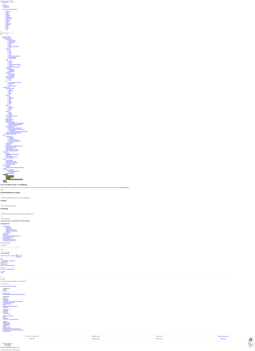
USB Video (10, 142)
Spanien (7, 13)
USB (7, 59)
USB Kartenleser (9, 148)
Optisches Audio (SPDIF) (13, 46)
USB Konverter (9, 136)
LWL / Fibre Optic (12, 58)
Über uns (5, 297)
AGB (4, 316)
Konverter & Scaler (10, 88)
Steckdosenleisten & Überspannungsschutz (15, 167)
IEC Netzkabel (11, 75)
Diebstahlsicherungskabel (13, 171)
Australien (8, 21)
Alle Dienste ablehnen (16, 220)
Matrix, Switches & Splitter (11, 115)
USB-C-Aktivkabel (10, 175)
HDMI (9, 45)
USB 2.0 (10, 60)
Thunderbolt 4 (11, 70)
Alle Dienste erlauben (25, 220)
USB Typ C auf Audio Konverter (8, 265)
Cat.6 (9, 51)
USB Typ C (11, 65)
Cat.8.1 (10, 54)
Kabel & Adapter (6, 38)
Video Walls (8, 118)
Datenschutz (5, 318)
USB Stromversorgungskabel (14, 64)
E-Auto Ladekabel (10, 76)
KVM (4, 159)
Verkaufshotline (6, 323)
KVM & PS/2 (11, 83)
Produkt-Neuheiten (7, 36)
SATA (9, 84)
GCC (7, 28)
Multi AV (10, 114)
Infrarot (10, 102)
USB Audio (10, 137)
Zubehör (5, 168)
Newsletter (5, 312)
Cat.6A (10, 52)
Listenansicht (12, 260)
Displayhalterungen (10, 126)
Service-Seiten (6, 7)
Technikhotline (6, 325)
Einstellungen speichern (5, 220)
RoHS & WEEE (6, 327)
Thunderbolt (8, 68)
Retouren (5, 290)
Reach (4, 326)
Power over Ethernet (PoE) (11, 156)
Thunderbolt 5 (11, 71)
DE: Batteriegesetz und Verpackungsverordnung (13, 329)
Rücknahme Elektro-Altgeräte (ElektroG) (12, 328)
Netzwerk (8, 48)
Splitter (7, 105)
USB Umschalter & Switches (12, 150)
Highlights (5, 174)
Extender (8, 95)
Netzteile (8, 166)
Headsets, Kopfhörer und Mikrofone (13, 132)
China (7, 22)
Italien (7, 12)
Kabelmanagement (10, 173)
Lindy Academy (5, 181)
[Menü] (253, 338)
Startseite (13, 255)
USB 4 (9, 63)
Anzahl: (2, 263)
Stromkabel (8, 72)
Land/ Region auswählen (8, 9)
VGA (9, 47)
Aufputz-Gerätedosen (13, 125)
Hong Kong (8, 23)
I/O (6, 81)
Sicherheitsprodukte (10, 169)
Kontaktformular (6, 322)
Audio (9, 89)
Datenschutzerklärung (124, 187)
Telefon (10, 80)
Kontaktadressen (6, 293)
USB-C (10, 99)
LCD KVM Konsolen (10, 163)
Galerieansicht (5, 260)
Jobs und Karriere (7, 303)
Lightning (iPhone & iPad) (14, 66)
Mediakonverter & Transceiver (12, 154)
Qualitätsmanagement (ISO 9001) (10, 306)
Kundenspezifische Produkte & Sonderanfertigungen (14, 294)
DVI (9, 44)
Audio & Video (9, 39)
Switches (8, 111)
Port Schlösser (11, 172)
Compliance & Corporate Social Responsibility (13, 301)
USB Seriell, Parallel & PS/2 (14, 141)
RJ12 (9, 78)
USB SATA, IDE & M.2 (13, 139)
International (8, 18)
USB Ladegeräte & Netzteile (12, 149)
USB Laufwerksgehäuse (11, 147)
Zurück (2, 272)
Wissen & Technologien (8, 315)
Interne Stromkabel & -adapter (14, 82)
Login (4, 4)
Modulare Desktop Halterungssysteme (16, 129)
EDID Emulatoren (10, 119)
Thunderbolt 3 (11, 69)
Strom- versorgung (7, 165)
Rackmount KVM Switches (12, 162)
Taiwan (7, 27)
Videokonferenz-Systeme (11, 133)
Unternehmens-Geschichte (8, 302)
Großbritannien (9, 17)
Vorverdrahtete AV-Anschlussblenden (16, 123)
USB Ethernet (11, 138)
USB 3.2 (10, 62)
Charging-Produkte (10, 177)
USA (7, 29)
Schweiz (7, 16)
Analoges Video (11, 41)
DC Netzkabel (11, 74)
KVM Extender (9, 160)
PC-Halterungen (11, 130)
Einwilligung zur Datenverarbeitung (10, 319)
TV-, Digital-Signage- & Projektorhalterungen (18, 131)
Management (6, 299)
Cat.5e (9, 50)
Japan (7, 25)
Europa (7, 19)
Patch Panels (8, 155)
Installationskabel (12, 57)
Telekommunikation (10, 77)
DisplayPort (10, 42)
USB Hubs (8, 144)
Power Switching (9, 157)
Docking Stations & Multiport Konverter (14, 145)
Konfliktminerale (6, 331)
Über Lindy (12, 2)
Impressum (5, 307)
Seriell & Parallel (12, 86)
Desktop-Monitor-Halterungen (14, 127)
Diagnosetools (9, 120)
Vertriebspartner (5, 2)
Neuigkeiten (5, 310)
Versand (5, 289)
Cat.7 (9, 53)
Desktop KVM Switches (11, 161)
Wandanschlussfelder (10, 121)
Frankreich (8, 11)
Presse (4, 305)
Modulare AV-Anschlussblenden (15, 124)
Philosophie (5, 300)
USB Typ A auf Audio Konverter (7, 269)
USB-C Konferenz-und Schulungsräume (14, 179)
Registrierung (6, 5)
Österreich (8, 15)
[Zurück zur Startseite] (1, 31)
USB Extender (9, 143)
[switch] (250, 346)
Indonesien (8, 24)
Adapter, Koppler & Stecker (14, 56)
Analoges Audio (11, 40)
